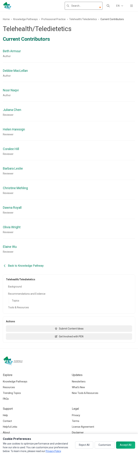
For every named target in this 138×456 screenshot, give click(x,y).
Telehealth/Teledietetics (83, 19)
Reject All (84, 444)
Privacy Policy (53, 451)
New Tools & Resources (85, 393)
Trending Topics (12, 393)
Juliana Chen (12, 110)
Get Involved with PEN (71, 336)
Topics (15, 300)
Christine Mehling (15, 188)
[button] (100, 7)
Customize (104, 444)
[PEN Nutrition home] (7, 5)
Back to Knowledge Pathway (26, 265)
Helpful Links (10, 426)
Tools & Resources (18, 307)
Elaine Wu (10, 247)
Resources (9, 387)
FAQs (6, 398)
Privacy (76, 415)
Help (5, 415)
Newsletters (79, 381)
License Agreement (83, 426)
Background (15, 286)
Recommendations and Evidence (26, 293)
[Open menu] (131, 5)
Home (6, 19)
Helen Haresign (14, 129)
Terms (75, 421)
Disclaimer (78, 432)
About (6, 432)
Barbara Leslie (13, 168)
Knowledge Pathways (25, 19)
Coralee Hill (11, 149)
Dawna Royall (12, 207)
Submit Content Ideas (71, 328)
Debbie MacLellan (15, 71)
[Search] (108, 5)
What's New (78, 387)
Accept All (125, 444)
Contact (7, 421)
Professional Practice (53, 19)
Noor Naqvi (11, 90)
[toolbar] (100, 7)
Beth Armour (12, 51)
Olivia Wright (11, 227)
